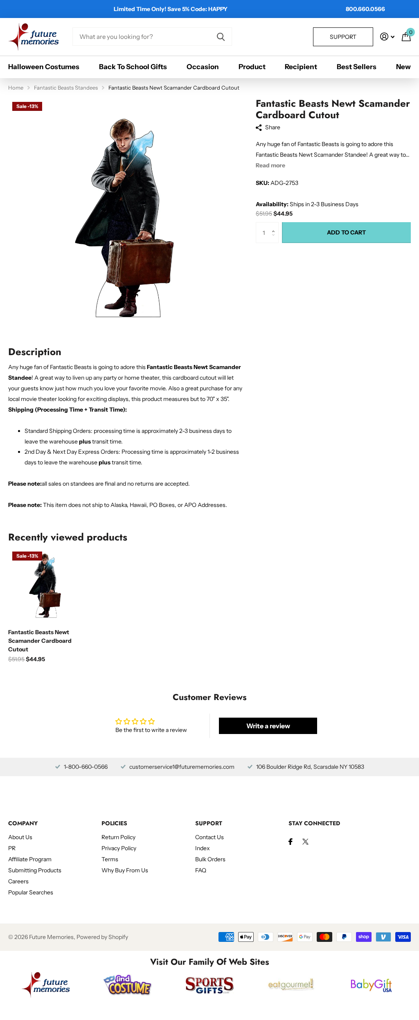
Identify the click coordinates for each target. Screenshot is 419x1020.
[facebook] (290, 841)
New (403, 67)
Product (252, 67)
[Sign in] (387, 36)
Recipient (301, 67)
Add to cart (346, 232)
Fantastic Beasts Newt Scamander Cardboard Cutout (40, 640)
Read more (270, 165)
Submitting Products (34, 870)
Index (202, 848)
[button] (275, 225)
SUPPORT (208, 823)
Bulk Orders (210, 859)
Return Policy (118, 837)
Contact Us (209, 837)
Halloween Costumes (43, 67)
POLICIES (114, 823)
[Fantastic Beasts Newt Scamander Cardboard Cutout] (45, 585)
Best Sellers (356, 67)
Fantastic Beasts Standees (66, 87)
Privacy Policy (118, 848)
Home (15, 87)
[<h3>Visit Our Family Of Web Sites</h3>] (45, 985)
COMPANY (23, 823)
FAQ (200, 870)
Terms (109, 859)
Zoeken (221, 36)
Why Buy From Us (124, 870)
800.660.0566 (365, 9)
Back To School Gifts (133, 67)
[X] (305, 841)
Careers (18, 881)
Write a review (268, 726)
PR (12, 848)
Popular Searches (30, 892)
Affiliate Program (30, 859)
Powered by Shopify (102, 937)
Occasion (203, 67)
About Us (20, 837)
